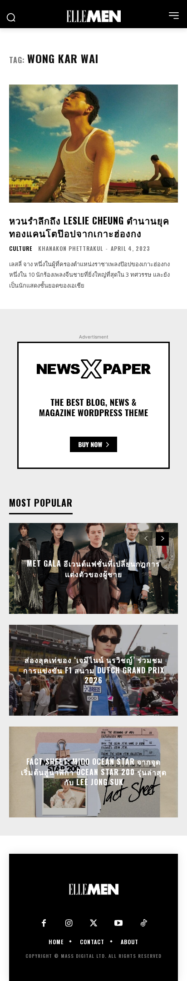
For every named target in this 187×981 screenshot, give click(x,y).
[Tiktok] (143, 923)
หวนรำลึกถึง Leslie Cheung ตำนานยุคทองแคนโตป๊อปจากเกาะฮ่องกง (89, 227)
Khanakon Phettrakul (70, 248)
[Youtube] (118, 923)
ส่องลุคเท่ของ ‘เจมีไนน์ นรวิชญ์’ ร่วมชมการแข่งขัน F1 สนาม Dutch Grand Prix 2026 (93, 670)
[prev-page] (146, 539)
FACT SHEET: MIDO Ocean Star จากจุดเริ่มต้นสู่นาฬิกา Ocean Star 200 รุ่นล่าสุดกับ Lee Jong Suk (94, 772)
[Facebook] (44, 923)
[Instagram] (69, 923)
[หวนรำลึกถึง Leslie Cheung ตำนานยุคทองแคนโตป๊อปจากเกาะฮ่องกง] (93, 144)
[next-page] (162, 539)
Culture (20, 248)
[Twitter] (94, 923)
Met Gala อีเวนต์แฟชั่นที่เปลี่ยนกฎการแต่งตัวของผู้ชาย (93, 568)
